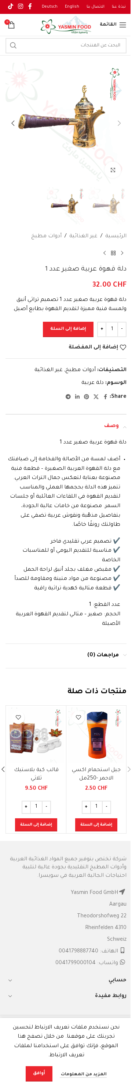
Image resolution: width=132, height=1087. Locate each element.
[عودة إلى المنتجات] (113, 253)
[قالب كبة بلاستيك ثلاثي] (36, 735)
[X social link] (96, 397)
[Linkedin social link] (77, 397)
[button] (119, 123)
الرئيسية (115, 236)
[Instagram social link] (20, 7)
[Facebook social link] (30, 7)
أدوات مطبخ (46, 236)
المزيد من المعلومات (83, 1074)
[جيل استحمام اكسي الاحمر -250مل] (96, 735)
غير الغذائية (83, 236)
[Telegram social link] (68, 397)
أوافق (39, 1073)
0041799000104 (75, 963)
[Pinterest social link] (86, 397)
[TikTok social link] (10, 7)
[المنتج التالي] (104, 253)
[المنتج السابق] (122, 253)
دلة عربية (92, 383)
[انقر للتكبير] (112, 170)
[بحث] (13, 45)
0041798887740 (78, 952)
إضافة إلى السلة (68, 329)
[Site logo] (66, 26)
